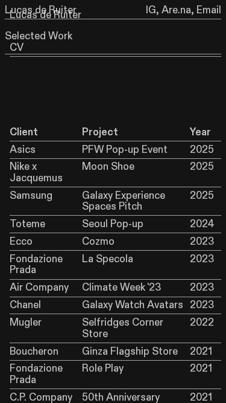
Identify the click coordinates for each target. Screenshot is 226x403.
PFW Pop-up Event (125, 149)
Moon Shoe (108, 166)
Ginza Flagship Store (130, 351)
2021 (201, 351)
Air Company (39, 287)
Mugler (26, 322)
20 (196, 259)
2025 (202, 149)
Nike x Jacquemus (36, 172)
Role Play (103, 368)
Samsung (31, 195)
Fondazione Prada (36, 265)
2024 (202, 224)
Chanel (25, 305)
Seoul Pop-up (112, 224)
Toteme (27, 224)
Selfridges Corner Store (122, 328)
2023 (202, 241)
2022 (202, 322)
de (45, 15)
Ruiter (67, 15)
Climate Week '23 (121, 287)
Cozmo (98, 241)
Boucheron (34, 351)
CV (17, 47)
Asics (23, 149)
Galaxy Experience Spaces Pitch (123, 201)
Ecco (21, 241)
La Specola (107, 259)
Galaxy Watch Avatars (132, 305)
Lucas (23, 15)
